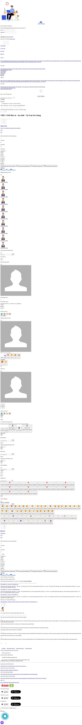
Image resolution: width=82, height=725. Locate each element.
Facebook (4, 169)
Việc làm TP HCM (10, 674)
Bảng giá (2, 54)
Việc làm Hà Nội (3, 674)
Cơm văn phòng (40, 60)
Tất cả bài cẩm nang (4, 68)
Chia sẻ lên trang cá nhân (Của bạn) (8, 166)
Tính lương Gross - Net (33, 61)
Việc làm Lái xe (39, 678)
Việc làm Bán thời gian (31, 678)
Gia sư (17, 60)
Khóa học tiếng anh (16, 80)
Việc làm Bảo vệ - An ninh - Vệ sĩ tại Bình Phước (9, 589)
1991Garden (2, 533)
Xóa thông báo (3, 71)
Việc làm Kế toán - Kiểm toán (6, 601)
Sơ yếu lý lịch (23, 666)
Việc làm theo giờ (22, 60)
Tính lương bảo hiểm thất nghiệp (12, 61)
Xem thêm (3, 359)
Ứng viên (2, 51)
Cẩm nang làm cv (19, 68)
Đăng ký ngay (12, 39)
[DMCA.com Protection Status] (11, 686)
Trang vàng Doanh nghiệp (54, 60)
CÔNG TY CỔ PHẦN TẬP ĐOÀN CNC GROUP (10, 128)
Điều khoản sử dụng (11, 648)
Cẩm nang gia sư (26, 68)
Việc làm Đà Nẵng (25, 674)
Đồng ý (43, 96)
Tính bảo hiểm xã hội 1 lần (24, 61)
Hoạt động (7, 502)
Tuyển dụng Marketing (22, 678)
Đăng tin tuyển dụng (4, 670)
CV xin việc (2, 48)
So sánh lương (46, 60)
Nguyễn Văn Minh (4, 182)
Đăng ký (10, 69)
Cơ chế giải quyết (28, 648)
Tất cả (2, 357)
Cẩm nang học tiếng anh (34, 68)
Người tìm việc (11, 670)
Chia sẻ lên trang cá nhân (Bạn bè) (24, 166)
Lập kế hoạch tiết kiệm (74, 60)
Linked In (13, 169)
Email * (1, 30)
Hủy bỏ (39, 96)
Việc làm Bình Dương (33, 674)
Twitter (8, 169)
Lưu (4, 433)
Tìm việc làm (2, 45)
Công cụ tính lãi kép (6, 81)
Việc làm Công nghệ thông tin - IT (31, 601)
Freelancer (35, 60)
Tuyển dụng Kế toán (14, 678)
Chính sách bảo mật (20, 648)
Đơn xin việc (13, 666)
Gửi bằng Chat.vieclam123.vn (37, 166)
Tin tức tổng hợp (42, 68)
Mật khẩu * (2, 32)
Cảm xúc (2, 502)
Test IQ (39, 61)
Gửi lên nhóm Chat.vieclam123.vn (51, 166)
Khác (3, 168)
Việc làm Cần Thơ (18, 674)
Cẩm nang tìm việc (11, 68)
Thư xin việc (18, 666)
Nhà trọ (27, 60)
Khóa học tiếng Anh (12, 60)
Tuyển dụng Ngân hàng (4, 678)
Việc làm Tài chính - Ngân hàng (18, 601)
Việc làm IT (44, 678)
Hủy (1, 315)
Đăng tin (2, 69)
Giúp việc (31, 60)
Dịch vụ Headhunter (4, 60)
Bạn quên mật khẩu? (9, 36)
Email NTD (67, 60)
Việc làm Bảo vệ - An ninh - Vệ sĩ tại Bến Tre (9, 594)
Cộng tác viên (62, 60)
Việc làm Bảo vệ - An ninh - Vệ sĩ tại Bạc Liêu (9, 584)
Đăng (4, 315)
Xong (2, 470)
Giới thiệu (3, 648)
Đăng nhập (3, 36)
